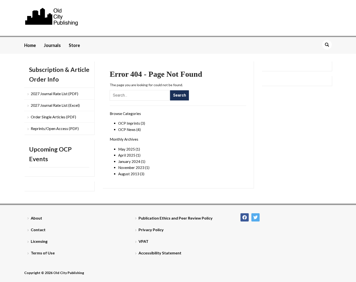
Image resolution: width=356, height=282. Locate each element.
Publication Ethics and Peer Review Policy (176, 218)
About (36, 218)
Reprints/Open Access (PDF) (55, 128)
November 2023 (131, 167)
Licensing (39, 241)
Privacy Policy (151, 229)
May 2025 (126, 149)
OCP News (127, 129)
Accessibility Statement (160, 253)
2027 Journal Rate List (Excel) (55, 105)
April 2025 (126, 155)
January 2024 (129, 161)
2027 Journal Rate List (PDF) (54, 93)
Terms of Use (43, 253)
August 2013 (128, 174)
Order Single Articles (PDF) (53, 116)
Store (74, 45)
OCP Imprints (129, 123)
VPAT (143, 241)
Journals (52, 45)
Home (30, 45)
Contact (38, 229)
